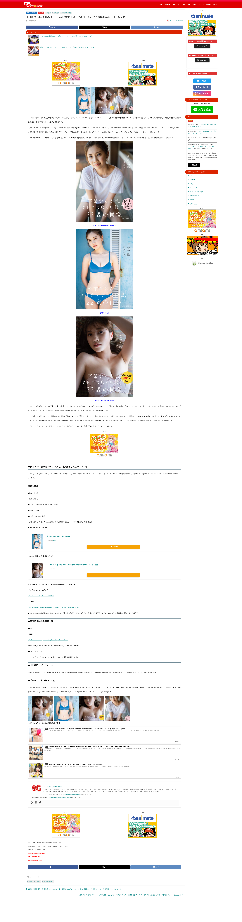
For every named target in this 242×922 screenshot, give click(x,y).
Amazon (113, 546)
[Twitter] (32, 802)
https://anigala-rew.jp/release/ (72, 794)
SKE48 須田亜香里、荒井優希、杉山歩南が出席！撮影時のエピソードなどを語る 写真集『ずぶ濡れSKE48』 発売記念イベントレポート (74, 889)
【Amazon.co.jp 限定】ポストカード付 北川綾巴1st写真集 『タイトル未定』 (73, 564)
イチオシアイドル (211, 4)
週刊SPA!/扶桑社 (66, 13)
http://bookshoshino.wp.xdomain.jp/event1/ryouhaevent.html (48, 640)
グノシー (191, 146)
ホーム (161, 4)
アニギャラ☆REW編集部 (176, 20)
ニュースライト (201, 146)
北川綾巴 (56, 13)
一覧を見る (193, 165)
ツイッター (193, 175)
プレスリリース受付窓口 (196, 191)
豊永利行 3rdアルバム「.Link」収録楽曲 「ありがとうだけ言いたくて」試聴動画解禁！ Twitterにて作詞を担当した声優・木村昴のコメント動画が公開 (130, 895)
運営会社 (192, 199)
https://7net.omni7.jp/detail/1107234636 (41, 596)
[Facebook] (39, 802)
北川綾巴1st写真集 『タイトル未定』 (59, 536)
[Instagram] (36, 802)
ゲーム (194, 4)
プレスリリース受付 (202, 46)
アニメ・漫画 (181, 4)
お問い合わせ (193, 203)
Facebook (192, 179)
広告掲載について (202, 60)
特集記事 (168, 4)
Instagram (192, 183)
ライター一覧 (193, 187)
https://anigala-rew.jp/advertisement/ (60, 797)
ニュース (41, 12)
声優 (189, 4)
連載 (174, 4)
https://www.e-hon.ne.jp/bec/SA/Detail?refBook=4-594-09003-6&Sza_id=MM (53, 607)
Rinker (54, 540)
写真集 (49, 13)
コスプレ (201, 4)
